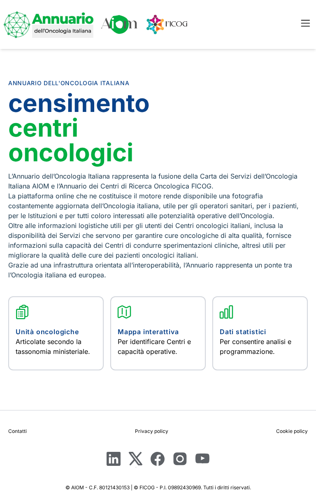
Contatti (17, 431)
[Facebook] (158, 459)
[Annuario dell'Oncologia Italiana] (48, 24)
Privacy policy (151, 431)
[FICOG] (167, 24)
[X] (135, 459)
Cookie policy (292, 431)
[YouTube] (202, 460)
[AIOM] (119, 24)
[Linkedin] (114, 459)
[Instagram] (180, 459)
